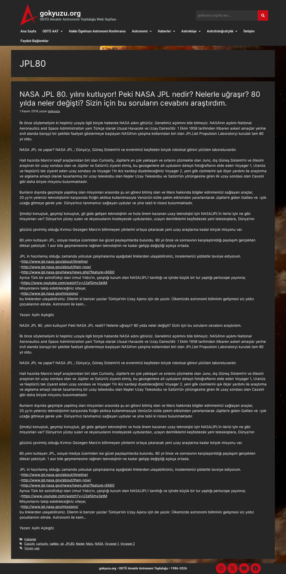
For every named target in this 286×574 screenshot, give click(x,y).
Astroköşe (189, 31)
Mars (89, 543)
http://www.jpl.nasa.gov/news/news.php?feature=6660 (68, 272)
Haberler (164, 31)
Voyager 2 (127, 543)
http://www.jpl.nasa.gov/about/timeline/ (54, 261)
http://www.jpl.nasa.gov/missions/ (49, 293)
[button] (52, 31)
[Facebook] (255, 568)
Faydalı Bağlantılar (35, 41)
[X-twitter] (232, 568)
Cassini (29, 543)
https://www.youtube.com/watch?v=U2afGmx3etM (64, 283)
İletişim (249, 31)
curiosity (42, 543)
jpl (62, 543)
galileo (54, 543)
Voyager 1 (112, 543)
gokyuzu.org (60, 13)
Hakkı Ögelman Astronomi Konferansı (97, 31)
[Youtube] (244, 568)
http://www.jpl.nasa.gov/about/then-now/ (56, 267)
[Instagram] (221, 568)
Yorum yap (32, 548)
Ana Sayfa (28, 31)
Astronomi (140, 31)
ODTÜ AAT (51, 31)
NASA (99, 543)
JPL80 (69, 543)
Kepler (80, 543)
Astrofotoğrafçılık (220, 31)
